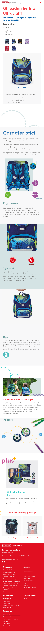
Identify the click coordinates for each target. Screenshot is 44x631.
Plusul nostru (6, 601)
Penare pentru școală (29, 576)
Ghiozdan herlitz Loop (9, 576)
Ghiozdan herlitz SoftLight (10, 583)
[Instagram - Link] (4, 562)
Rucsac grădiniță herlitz (9, 574)
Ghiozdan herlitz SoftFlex (10, 585)
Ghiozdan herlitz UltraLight (11, 581)
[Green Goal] (14, 41)
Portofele (26, 585)
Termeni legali (7, 616)
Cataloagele (6, 623)
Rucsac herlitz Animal (9, 570)
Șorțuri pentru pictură (30, 583)
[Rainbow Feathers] (27, 41)
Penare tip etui (28, 578)
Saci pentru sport (28, 580)
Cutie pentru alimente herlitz (32, 574)
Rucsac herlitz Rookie (9, 572)
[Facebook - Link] (2, 562)
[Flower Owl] (7, 41)
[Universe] (14, 48)
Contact (5, 621)
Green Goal (22, 87)
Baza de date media (8, 625)
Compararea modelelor (9, 592)
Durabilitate (6, 603)
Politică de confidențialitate (10, 619)
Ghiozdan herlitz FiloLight (10, 578)
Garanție (26, 598)
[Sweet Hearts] (7, 48)
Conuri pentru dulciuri (30, 587)
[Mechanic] (20, 41)
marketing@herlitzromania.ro (10, 559)
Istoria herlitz (6, 614)
